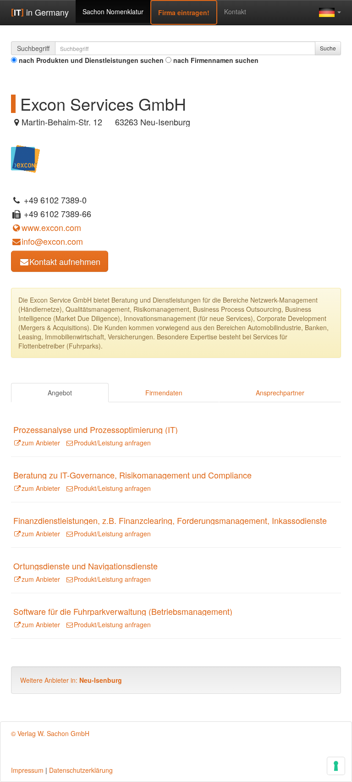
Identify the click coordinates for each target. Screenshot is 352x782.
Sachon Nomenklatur (112, 11)
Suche (328, 48)
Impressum (27, 770)
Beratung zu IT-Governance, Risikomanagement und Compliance (132, 475)
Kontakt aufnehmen (64, 261)
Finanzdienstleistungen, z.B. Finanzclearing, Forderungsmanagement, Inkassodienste (170, 520)
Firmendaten (163, 392)
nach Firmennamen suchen (215, 60)
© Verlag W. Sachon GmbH (50, 733)
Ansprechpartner (280, 392)
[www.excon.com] (25, 157)
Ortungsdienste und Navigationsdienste (85, 566)
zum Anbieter (41, 442)
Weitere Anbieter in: (71, 680)
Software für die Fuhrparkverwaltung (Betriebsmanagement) (122, 611)
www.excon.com (51, 227)
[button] (330, 12)
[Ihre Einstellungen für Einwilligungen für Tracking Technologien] (336, 766)
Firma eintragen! (183, 12)
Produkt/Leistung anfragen (112, 442)
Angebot (60, 392)
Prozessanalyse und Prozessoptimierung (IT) (95, 429)
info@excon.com (52, 241)
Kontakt (235, 11)
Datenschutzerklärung (81, 770)
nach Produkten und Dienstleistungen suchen (91, 60)
